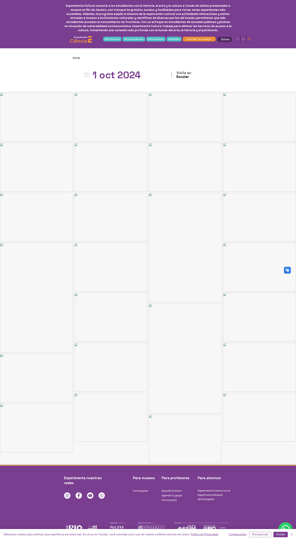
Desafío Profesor (172, 491)
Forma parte (140, 491)
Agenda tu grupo (172, 495)
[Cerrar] (292, 534)
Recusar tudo (260, 534)
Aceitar (280, 534)
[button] (112, 39)
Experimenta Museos (210, 495)
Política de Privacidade (204, 534)
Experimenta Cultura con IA (214, 490)
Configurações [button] (237, 534)
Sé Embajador (206, 499)
